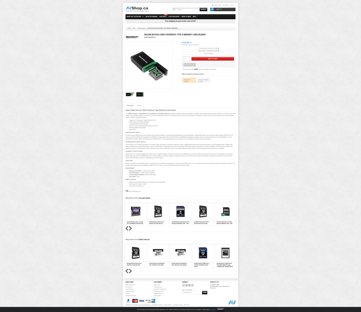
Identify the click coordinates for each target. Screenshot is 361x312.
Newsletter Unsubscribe (160, 289)
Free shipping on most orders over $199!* (180, 21)
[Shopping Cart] (212, 9)
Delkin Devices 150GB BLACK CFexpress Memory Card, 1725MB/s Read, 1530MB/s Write (225, 265)
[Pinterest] (192, 285)
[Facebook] (183, 285)
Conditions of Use (178, 305)
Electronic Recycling (131, 295)
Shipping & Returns (130, 285)
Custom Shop (173, 16)
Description (130, 105)
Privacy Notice (157, 295)
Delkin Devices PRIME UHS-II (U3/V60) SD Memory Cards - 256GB (201, 265)
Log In (232, 5)
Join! (204, 292)
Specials (163, 15)
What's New (186, 16)
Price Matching (129, 289)
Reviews (139, 105)
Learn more (213, 309)
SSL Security (129, 287)
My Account (226, 5)
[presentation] (127, 228)
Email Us (213, 288)
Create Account (158, 287)
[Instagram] (189, 285)
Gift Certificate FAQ (158, 291)
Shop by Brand (151, 16)
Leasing (128, 293)
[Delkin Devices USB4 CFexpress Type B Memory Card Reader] (149, 64)
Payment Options (130, 291)
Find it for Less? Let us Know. (190, 44)
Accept (220, 309)
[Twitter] (186, 285)
